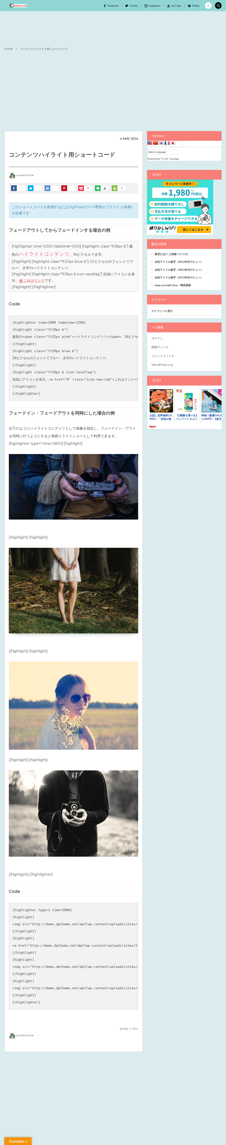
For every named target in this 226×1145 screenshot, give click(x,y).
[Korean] (161, 143)
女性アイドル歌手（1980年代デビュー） (179, 269)
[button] (208, 5)
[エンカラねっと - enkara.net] (18, 5)
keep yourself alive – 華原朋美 (173, 285)
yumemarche (25, 175)
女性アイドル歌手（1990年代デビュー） (179, 261)
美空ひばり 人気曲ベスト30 (171, 254)
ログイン (157, 338)
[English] (150, 143)
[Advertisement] (113, 91)
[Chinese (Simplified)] (155, 143)
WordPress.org (162, 364)
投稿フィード (160, 347)
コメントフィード (162, 356)
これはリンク (34, 280)
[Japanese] (172, 143)
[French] (167, 143)
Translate (174, 159)
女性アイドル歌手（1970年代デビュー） (179, 277)
